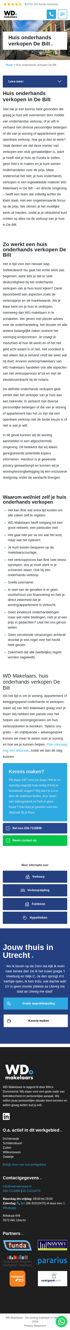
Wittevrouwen (12, 1152)
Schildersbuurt (12, 1143)
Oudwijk (8, 1156)
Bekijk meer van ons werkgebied (24, 1164)
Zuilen (7, 1147)
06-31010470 (31, 1190)
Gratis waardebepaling (38, 1003)
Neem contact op (24, 840)
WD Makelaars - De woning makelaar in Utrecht (34, 1317)
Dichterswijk (11, 1138)
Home (9, 64)
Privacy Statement (35, 1325)
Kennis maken (38, 1020)
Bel (22, 1203)
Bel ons (27, 828)
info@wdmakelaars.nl (17, 1186)
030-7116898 (11, 1190)
